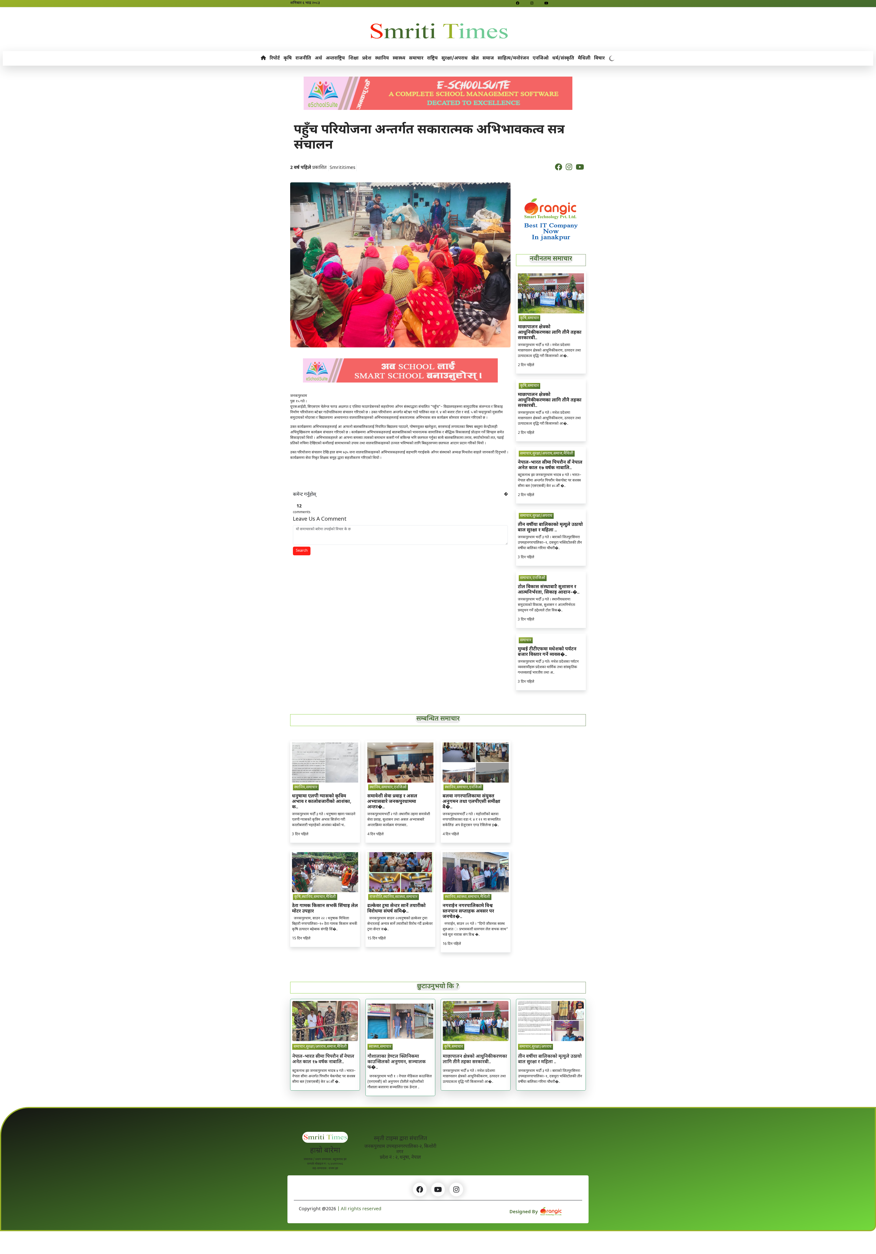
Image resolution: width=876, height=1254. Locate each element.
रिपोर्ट (275, 58)
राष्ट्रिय (432, 58)
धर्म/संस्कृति (563, 58)
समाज (488, 58)
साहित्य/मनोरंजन (513, 58)
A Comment (320, 519)
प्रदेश (366, 58)
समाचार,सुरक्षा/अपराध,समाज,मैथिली (546, 453)
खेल (475, 58)
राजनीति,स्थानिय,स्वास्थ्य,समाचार (393, 897)
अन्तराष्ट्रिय (335, 58)
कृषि (288, 58)
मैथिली (584, 58)
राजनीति (303, 58)
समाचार (416, 58)
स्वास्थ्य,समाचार (380, 1046)
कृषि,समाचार (529, 318)
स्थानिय (382, 58)
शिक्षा (354, 58)
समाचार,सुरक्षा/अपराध (536, 515)
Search (302, 550)
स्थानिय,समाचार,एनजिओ (388, 787)
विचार (599, 58)
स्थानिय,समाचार (305, 787)
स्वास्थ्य (399, 58)
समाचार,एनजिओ (532, 578)
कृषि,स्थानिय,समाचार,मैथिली (315, 897)
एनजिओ (541, 58)
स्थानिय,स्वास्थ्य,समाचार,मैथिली (467, 897)
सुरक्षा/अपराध (454, 58)
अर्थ (318, 58)
